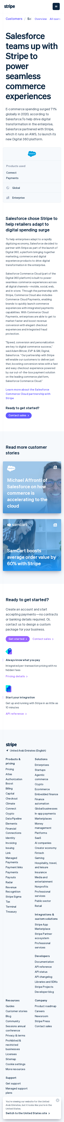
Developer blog (44, 991)
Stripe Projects (44, 986)
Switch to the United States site (26, 1113)
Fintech (39, 853)
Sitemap (11, 1059)
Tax (8, 901)
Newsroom (41, 1016)
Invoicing (11, 843)
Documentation (44, 961)
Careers (40, 1011)
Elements (11, 823)
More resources (15, 1069)
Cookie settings (15, 1064)
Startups (40, 770)
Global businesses (46, 808)
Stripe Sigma (13, 896)
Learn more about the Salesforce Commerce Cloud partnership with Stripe (28, 394)
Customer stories (16, 1011)
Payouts (11, 877)
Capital (10, 793)
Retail (38, 906)
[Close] (57, 1101)
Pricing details (15, 676)
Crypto (10, 813)
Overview (41, 19)
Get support (13, 1083)
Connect (11, 808)
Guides (10, 1006)
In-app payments (45, 813)
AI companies (43, 843)
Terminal (11, 906)
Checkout (12, 798)
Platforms (41, 833)
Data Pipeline (14, 818)
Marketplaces (43, 818)
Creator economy (46, 848)
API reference (15, 713)
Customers (14, 18)
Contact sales (17, 415)
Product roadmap (45, 1006)
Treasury (11, 911)
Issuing (10, 848)
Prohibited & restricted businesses (13, 1045)
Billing (9, 788)
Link (8, 853)
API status (41, 971)
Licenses (11, 1054)
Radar (9, 882)
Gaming (39, 858)
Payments (12, 872)
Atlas (9, 774)
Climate (10, 803)
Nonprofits (41, 886)
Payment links (14, 867)
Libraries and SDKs (46, 981)
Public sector (43, 901)
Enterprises (42, 765)
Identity (10, 838)
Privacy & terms (15, 1035)
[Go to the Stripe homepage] (10, 745)
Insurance (41, 872)
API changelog (43, 976)
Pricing (10, 769)
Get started (16, 639)
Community (13, 1021)
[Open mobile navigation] (56, 6)
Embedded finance (46, 794)
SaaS (38, 838)
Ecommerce (42, 789)
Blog (8, 1016)
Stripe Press (42, 1021)
